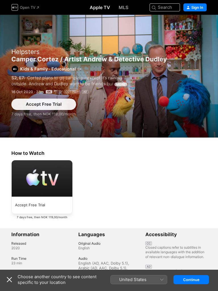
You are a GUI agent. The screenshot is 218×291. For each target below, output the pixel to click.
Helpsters (25, 51)
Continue (191, 279)
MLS (123, 7)
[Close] (9, 279)
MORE (120, 84)
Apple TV (100, 7)
